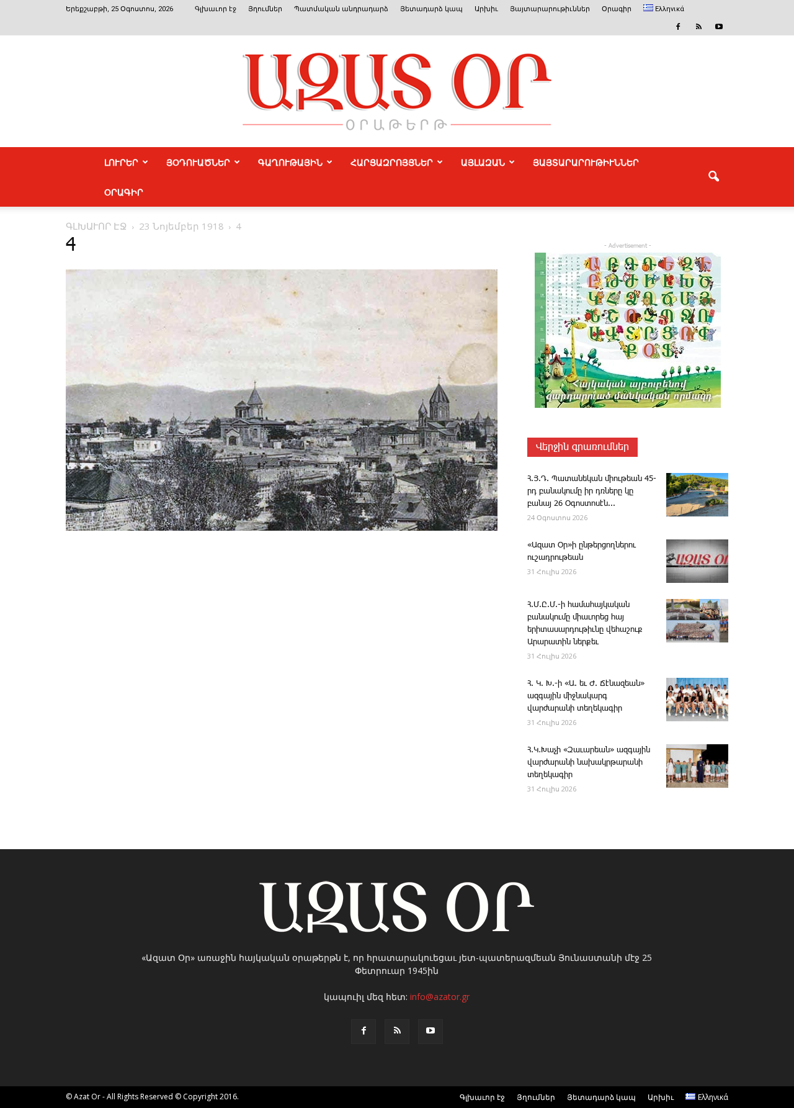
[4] (281, 528)
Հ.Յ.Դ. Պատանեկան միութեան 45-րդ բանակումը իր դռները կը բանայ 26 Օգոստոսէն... (591, 491)
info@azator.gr (440, 996)
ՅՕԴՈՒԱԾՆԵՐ (198, 162)
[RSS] (698, 26)
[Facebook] (678, 26)
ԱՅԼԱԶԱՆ (483, 162)
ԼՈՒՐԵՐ (121, 162)
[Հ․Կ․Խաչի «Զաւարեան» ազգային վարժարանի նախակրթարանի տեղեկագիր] (697, 766)
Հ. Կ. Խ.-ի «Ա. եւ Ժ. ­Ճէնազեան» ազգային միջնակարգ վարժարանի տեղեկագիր (586, 696)
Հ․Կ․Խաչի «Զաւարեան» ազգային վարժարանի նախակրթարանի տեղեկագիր (588, 762)
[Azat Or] (397, 91)
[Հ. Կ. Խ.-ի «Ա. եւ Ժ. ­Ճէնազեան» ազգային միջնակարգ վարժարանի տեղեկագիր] (697, 699)
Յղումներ (265, 9)
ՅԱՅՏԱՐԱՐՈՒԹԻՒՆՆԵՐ (586, 162)
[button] (713, 177)
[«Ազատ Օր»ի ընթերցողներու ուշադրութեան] (697, 561)
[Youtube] (719, 26)
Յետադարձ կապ (431, 9)
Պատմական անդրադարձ (341, 9)
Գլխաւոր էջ (215, 9)
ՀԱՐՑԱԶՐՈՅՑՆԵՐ (391, 162)
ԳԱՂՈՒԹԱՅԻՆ (290, 162)
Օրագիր (616, 9)
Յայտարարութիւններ (550, 9)
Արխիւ (486, 9)
